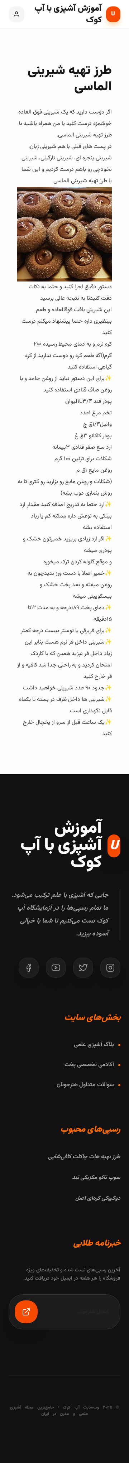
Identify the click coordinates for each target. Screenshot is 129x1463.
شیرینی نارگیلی (56, 158)
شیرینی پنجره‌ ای (94, 158)
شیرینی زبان (43, 146)
